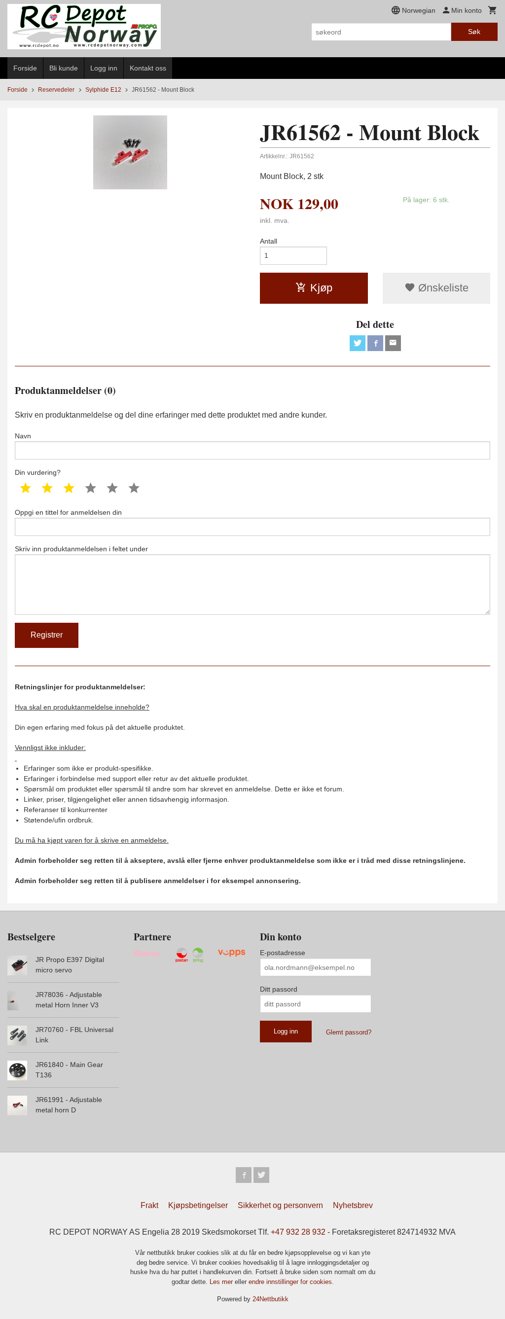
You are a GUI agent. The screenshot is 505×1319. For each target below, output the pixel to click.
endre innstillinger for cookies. (291, 1281)
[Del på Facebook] (375, 343)
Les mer (222, 1281)
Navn (23, 436)
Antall (268, 241)
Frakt (149, 1205)
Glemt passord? (348, 1032)
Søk (474, 32)
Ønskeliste (442, 288)
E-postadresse (282, 953)
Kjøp (321, 288)
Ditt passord (278, 989)
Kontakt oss (148, 68)
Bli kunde (63, 68)
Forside (25, 68)
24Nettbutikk (270, 1299)
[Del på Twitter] (357, 343)
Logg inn (103, 68)
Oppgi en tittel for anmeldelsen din (68, 512)
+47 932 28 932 (298, 1232)
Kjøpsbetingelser (198, 1205)
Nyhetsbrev (353, 1205)
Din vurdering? (38, 472)
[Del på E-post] (393, 343)
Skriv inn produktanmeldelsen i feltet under (81, 549)
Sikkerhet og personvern (280, 1205)
